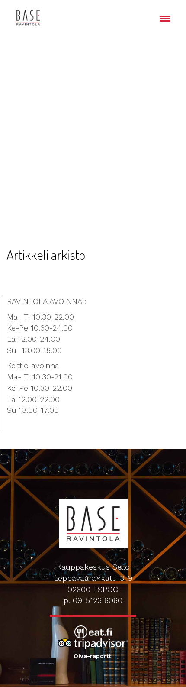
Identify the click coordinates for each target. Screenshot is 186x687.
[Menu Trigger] (165, 18)
